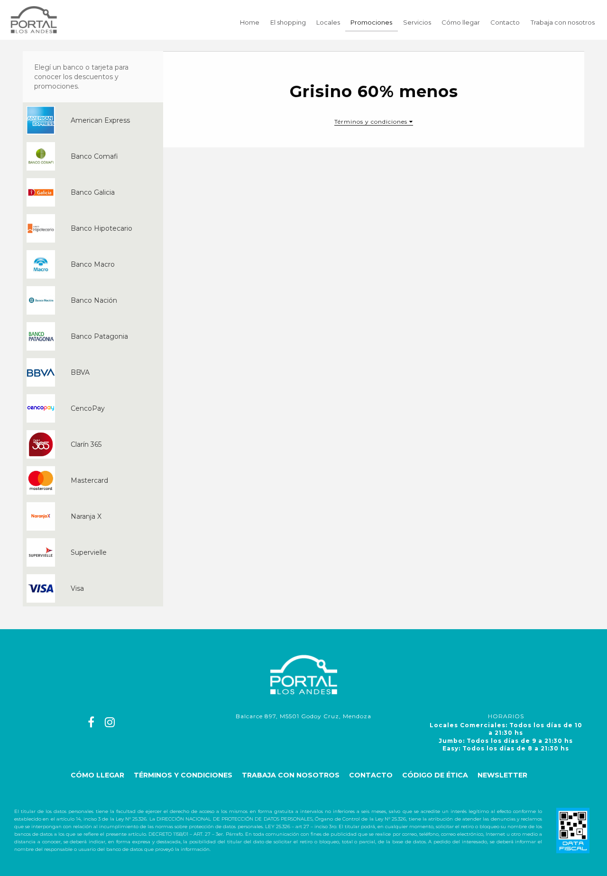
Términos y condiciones (183, 775)
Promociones (371, 22)
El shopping (288, 22)
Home (249, 22)
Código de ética (435, 775)
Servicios (417, 22)
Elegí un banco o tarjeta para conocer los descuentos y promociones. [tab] (81, 76)
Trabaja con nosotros (563, 22)
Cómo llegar (460, 22)
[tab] (93, 120)
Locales (328, 22)
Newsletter (502, 775)
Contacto (505, 22)
